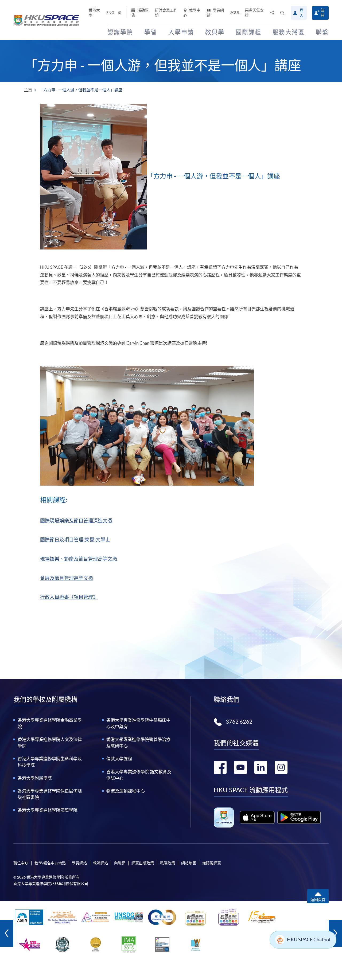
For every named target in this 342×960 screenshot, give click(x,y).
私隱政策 (167, 863)
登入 (301, 13)
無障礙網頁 (211, 863)
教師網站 (100, 863)
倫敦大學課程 (119, 758)
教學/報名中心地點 (50, 863)
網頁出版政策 (142, 863)
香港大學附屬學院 (35, 778)
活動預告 (140, 12)
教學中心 (191, 12)
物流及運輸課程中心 (125, 791)
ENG (110, 12)
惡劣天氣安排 (254, 12)
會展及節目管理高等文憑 (66, 578)
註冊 (322, 12)
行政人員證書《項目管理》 (69, 597)
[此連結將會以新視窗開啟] (257, 817)
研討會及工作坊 (166, 12)
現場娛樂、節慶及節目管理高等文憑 (78, 559)
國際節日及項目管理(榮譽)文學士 (75, 540)
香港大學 (94, 12)
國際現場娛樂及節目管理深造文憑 (76, 521)
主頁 (28, 90)
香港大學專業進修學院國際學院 (47, 810)
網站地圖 (188, 863)
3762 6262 (239, 722)
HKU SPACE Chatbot (309, 939)
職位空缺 (20, 863)
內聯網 (119, 863)
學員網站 (215, 12)
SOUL (235, 12)
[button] (282, 13)
